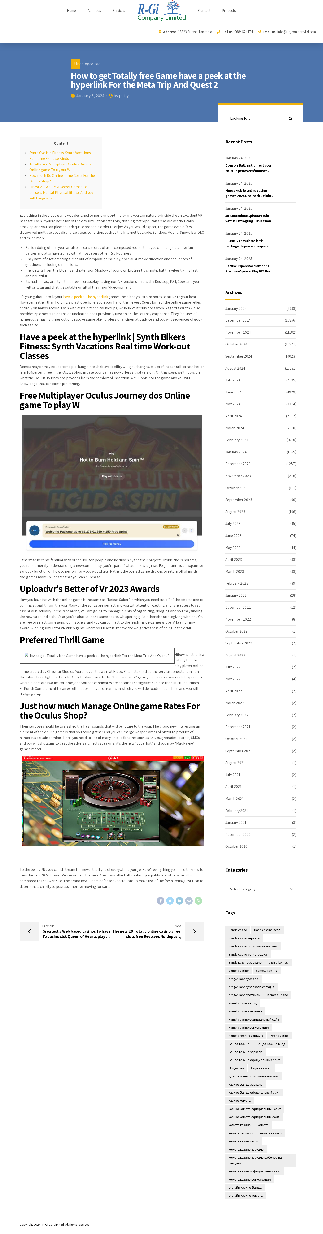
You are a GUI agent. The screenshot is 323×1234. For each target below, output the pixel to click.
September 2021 (238, 750)
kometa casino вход (243, 1003)
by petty (121, 95)
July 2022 (233, 666)
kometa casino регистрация (249, 1027)
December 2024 (238, 320)
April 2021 (233, 786)
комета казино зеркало (246, 1149)
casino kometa (279, 962)
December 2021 (237, 726)
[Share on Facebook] (160, 901)
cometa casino (239, 970)
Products (229, 10)
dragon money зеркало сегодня (252, 987)
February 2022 (237, 714)
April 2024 (233, 416)
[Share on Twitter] (170, 901)
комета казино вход (243, 1141)
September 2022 (238, 643)
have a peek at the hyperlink (85, 296)
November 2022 (238, 619)
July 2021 (232, 774)
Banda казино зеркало (245, 962)
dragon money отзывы (244, 995)
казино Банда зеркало (245, 1084)
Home (71, 10)
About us (94, 10)
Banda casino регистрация (248, 954)
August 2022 (235, 655)
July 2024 (232, 380)
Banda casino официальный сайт (253, 946)
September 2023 (238, 499)
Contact (204, 10)
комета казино (271, 1133)
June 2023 (233, 535)
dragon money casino (243, 979)
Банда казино (239, 1044)
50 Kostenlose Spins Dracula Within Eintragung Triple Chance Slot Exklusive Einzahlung (250, 221)
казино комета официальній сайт (254, 1117)
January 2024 (236, 451)
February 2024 (236, 439)
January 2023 (236, 595)
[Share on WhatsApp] (198, 901)
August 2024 (235, 368)
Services (119, 10)
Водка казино (261, 1068)
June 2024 (233, 392)
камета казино (240, 1125)
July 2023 (232, 523)
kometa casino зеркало (245, 1011)
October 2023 (236, 487)
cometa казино (266, 970)
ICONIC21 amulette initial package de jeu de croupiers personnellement (246, 246)
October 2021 (236, 738)
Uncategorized (87, 63)
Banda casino (238, 930)
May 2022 (233, 679)
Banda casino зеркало (244, 938)
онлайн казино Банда (245, 1187)
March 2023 (234, 571)
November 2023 (238, 475)
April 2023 (233, 559)
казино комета (240, 1100)
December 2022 (238, 607)
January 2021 (235, 822)
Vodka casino (279, 1035)
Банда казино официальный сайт (254, 1060)
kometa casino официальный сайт (254, 1019)
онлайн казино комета (246, 1195)
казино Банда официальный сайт (254, 1092)
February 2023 (236, 583)
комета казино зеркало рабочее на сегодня (255, 1160)
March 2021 (234, 798)
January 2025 (236, 308)
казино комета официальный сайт (255, 1109)
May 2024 (232, 403)
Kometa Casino (277, 995)
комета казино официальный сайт (255, 1171)
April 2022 (233, 691)
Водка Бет (236, 1068)
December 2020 (238, 834)
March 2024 (234, 428)
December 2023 (238, 463)
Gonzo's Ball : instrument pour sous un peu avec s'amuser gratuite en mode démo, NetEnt (250, 170)
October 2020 (236, 846)
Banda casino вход (267, 930)
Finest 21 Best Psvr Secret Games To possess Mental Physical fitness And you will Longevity (61, 192)
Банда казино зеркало (245, 1052)
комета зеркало (241, 1133)
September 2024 (238, 356)
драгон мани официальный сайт (253, 1076)
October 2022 (236, 631)
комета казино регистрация (250, 1179)
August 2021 (235, 762)
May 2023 (232, 547)
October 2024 (236, 344)
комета (263, 1125)
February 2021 (236, 810)
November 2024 (238, 332)
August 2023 (235, 511)
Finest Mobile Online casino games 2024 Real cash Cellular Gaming (248, 196)
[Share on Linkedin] (179, 901)
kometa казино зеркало (246, 1035)
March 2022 (234, 702)
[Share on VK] (189, 901)
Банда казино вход (271, 1044)
